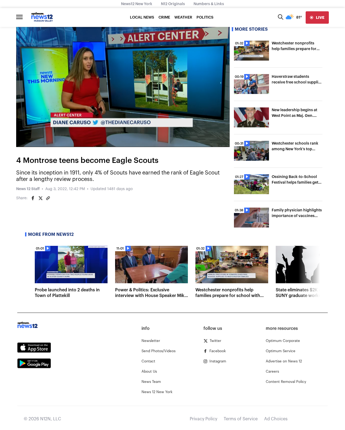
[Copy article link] (48, 198)
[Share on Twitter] (40, 198)
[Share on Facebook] (33, 198)
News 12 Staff (28, 189)
